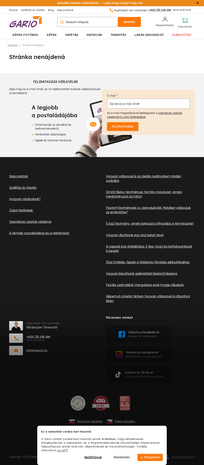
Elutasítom (121, 457)
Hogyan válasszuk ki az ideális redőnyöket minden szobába (143, 178)
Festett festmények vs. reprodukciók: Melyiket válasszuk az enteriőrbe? (148, 210)
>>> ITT (62, 450)
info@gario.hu (36, 350)
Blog (51, 10)
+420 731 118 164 (38, 336)
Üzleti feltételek (21, 210)
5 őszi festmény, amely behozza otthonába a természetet (150, 223)
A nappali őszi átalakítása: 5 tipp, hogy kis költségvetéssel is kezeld (149, 248)
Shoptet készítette (183, 457)
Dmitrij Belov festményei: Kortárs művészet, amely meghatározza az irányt (144, 194)
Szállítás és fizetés (33, 10)
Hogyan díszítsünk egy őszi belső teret (135, 235)
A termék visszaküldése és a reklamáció (39, 233)
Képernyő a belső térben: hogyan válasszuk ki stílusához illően (148, 298)
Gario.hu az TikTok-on (144, 374)
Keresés (129, 22)
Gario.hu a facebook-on (143, 334)
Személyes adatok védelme (30, 222)
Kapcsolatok (65, 10)
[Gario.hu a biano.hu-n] (124, 405)
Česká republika (125, 421)
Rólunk (13, 10)
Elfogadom (152, 457)
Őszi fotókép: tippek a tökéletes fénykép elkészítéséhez (148, 262)
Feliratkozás (122, 126)
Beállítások (93, 457)
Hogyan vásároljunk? (25, 199)
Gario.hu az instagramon (144, 354)
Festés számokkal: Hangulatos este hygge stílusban (145, 285)
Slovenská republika (90, 421)
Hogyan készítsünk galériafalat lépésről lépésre (141, 273)
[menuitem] (26, 34)
